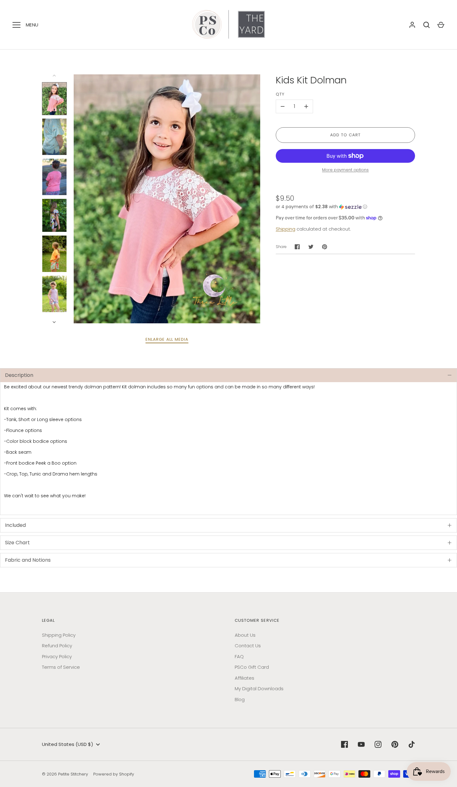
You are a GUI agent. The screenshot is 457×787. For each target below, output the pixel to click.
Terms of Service (61, 667)
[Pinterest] (395, 744)
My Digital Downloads (259, 688)
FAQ (239, 656)
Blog (240, 699)
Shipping (285, 229)
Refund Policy (57, 645)
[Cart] (441, 25)
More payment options (345, 170)
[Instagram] (378, 744)
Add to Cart (345, 135)
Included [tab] (15, 525)
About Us (245, 635)
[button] (345, 207)
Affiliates (244, 678)
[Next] (55, 322)
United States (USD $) (67, 744)
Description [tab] (19, 375)
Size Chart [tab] (17, 542)
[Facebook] (344, 744)
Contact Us (248, 645)
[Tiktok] (411, 744)
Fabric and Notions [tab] (28, 560)
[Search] (426, 25)
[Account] (412, 25)
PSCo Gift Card (252, 667)
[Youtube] (361, 744)
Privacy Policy (57, 656)
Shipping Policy (59, 635)
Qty (280, 94)
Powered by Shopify (113, 774)
